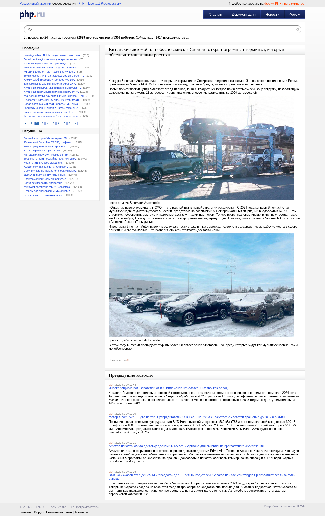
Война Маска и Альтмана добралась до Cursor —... (54, 75)
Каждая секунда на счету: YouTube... (46, 166)
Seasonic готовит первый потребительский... (50, 158)
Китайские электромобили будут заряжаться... (52, 116)
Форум (294, 14)
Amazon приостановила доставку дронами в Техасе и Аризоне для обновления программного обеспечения (186, 446)
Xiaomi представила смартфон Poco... (46, 146)
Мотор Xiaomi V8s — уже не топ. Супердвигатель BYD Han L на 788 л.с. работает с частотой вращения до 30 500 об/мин (197, 417)
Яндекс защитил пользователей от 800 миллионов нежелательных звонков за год (168, 388)
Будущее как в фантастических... (44, 195)
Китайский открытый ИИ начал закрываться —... (53, 87)
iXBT (129, 360)
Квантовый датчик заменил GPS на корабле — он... (55, 95)
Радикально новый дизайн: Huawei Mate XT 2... (52, 108)
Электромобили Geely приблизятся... (46, 178)
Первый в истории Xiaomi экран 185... (46, 138)
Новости (272, 14)
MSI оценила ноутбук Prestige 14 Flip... (47, 154)
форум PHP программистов (284, 3)
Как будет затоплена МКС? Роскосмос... (48, 186)
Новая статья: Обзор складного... (44, 162)
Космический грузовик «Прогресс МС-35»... (50, 79)
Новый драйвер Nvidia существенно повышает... (53, 55)
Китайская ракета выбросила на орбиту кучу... (51, 91)
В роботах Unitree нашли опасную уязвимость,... (53, 99)
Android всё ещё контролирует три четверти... (51, 59)
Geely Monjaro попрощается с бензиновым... (50, 170)
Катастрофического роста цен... (43, 150)
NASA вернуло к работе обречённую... (46, 63)
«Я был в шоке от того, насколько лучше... (49, 71)
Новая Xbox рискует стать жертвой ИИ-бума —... (53, 103)
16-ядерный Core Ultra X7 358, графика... (48, 142)
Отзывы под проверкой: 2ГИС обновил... (48, 191)
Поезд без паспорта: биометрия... (44, 182)
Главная (215, 14)
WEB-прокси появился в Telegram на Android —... (53, 67)
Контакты (81, 512)
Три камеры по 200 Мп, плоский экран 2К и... (50, 83)
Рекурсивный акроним (35, 3)
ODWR (300, 506)
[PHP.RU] (32, 14)
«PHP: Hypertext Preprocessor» (99, 3)
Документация (244, 14)
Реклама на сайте (59, 512)
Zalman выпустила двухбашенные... (45, 174)
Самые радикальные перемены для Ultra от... (51, 112)
